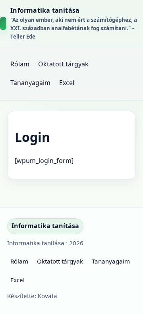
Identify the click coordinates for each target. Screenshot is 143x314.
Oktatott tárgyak (63, 64)
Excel (66, 82)
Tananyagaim (30, 82)
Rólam (19, 64)
